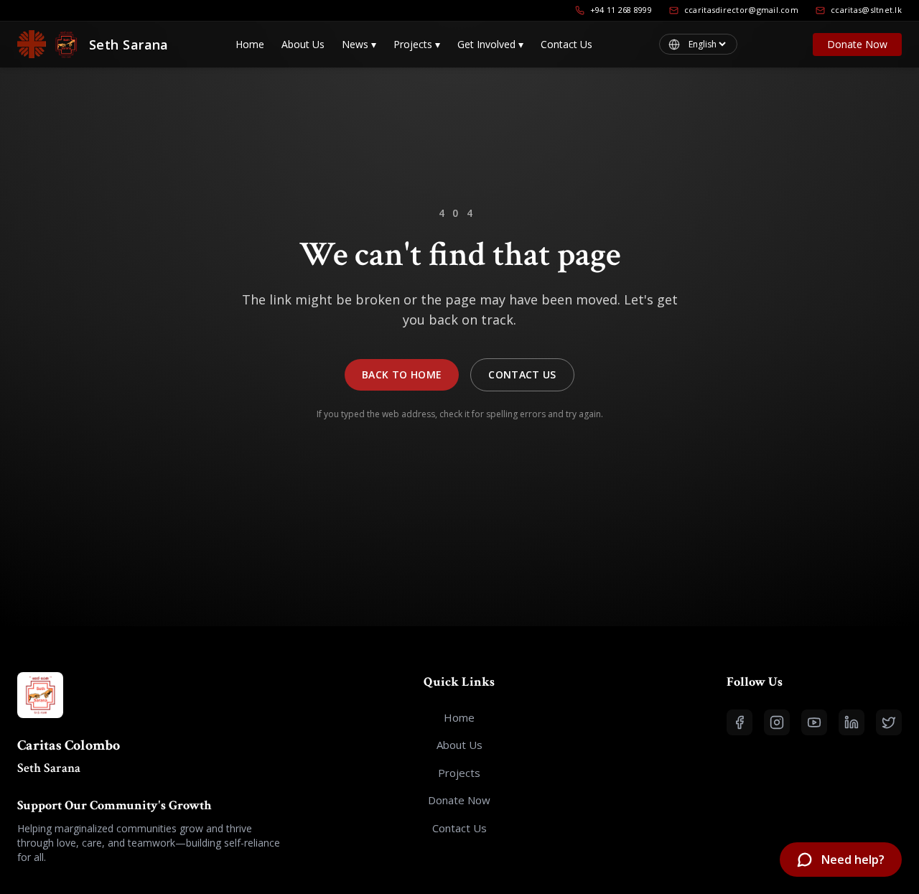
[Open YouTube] (814, 722)
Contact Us (566, 44)
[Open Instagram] (777, 722)
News (359, 44)
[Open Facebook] (739, 722)
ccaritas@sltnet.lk (866, 9)
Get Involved (490, 44)
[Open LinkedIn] (851, 722)
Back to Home (402, 374)
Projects (416, 44)
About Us (303, 44)
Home (249, 44)
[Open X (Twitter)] (889, 722)
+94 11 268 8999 (621, 9)
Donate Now (857, 44)
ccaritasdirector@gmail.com (741, 9)
